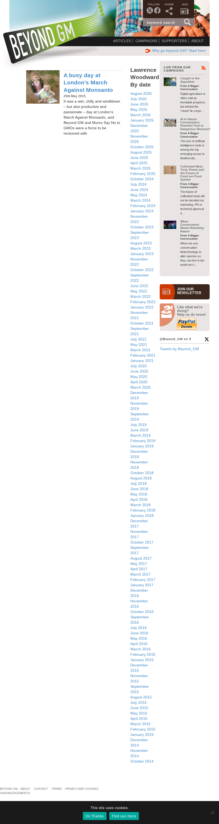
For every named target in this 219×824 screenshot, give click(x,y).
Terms (57, 788)
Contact (41, 788)
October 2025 (142, 147)
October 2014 (142, 761)
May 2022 (138, 291)
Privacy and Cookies (81, 788)
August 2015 (141, 697)
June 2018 (139, 489)
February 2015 (142, 729)
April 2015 (138, 718)
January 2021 (142, 360)
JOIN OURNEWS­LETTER (189, 291)
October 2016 (142, 612)
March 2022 (140, 296)
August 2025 (141, 152)
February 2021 (142, 355)
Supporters (174, 41)
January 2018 (142, 515)
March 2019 (140, 435)
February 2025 (142, 173)
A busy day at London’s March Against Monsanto (88, 82)
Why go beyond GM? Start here (179, 50)
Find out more (124, 816)
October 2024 (142, 179)
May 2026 (138, 109)
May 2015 (138, 713)
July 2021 (138, 339)
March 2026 (140, 115)
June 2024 (139, 190)
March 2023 (140, 248)
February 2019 (142, 441)
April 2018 (138, 499)
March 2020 (140, 387)
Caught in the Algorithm (190, 80)
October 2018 (142, 473)
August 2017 (141, 558)
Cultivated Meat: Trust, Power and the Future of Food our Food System (192, 173)
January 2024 (142, 211)
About (197, 41)
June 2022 (139, 286)
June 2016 (139, 633)
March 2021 (140, 350)
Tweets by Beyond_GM (179, 349)
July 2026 (138, 99)
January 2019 (142, 446)
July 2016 (138, 628)
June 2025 (139, 157)
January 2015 (142, 734)
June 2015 (139, 708)
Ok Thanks (94, 816)
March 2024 (140, 200)
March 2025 (140, 168)
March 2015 (140, 724)
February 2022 (142, 302)
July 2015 (138, 702)
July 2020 (138, 366)
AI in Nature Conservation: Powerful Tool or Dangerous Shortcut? (195, 124)
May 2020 (138, 376)
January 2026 (142, 120)
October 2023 (142, 227)
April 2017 (138, 569)
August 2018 (141, 478)
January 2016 (142, 660)
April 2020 (138, 382)
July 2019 (138, 425)
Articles (122, 41)
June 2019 (139, 430)
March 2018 (140, 505)
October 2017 (142, 542)
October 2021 (142, 323)
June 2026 (139, 104)
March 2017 (140, 574)
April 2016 (138, 644)
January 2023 (142, 254)
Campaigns (146, 41)
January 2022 (142, 307)
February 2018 (142, 510)
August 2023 (141, 243)
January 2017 (142, 585)
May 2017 (138, 563)
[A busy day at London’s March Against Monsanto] (43, 87)
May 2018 (138, 494)
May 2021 (138, 344)
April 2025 (138, 163)
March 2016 (140, 649)
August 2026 (141, 93)
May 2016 (138, 638)
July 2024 (138, 184)
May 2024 (138, 195)
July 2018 (138, 483)
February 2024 (142, 206)
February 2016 (142, 654)
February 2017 (142, 579)
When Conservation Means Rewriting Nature (192, 226)
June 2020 (139, 371)
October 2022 (142, 270)
